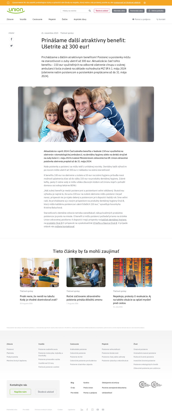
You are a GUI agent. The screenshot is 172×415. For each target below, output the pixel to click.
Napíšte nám (20, 391)
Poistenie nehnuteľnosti (111, 349)
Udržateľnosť (107, 393)
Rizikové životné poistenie (144, 357)
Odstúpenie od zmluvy (110, 383)
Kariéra (86, 383)
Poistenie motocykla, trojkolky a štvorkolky (50, 354)
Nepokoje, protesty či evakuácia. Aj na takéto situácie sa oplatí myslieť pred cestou (132, 299)
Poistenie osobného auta (47, 349)
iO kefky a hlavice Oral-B (105, 223)
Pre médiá (74, 393)
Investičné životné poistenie (144, 361)
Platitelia (10, 353)
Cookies (60, 409)
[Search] (90, 11)
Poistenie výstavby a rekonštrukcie (115, 361)
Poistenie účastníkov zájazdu (81, 364)
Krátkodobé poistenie (78, 349)
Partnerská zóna (12, 409)
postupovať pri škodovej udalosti (127, 2)
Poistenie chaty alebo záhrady (113, 357)
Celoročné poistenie (78, 353)
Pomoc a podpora (90, 393)
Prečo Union (88, 388)
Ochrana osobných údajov (43, 409)
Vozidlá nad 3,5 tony (46, 363)
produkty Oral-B (54, 223)
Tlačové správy (67, 33)
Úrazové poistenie (141, 349)
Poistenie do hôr (76, 357)
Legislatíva (71, 409)
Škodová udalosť (46, 391)
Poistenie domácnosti (110, 353)
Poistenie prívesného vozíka (49, 359)
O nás (73, 388)
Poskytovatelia (12, 357)
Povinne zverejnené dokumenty (114, 388)
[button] (102, 11)
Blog (72, 383)
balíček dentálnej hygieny (113, 219)
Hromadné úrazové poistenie (145, 353)
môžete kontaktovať (64, 226)
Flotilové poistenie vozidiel (48, 367)
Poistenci (10, 349)
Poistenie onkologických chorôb (146, 364)
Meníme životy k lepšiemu (17, 361)
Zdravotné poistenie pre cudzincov (147, 368)
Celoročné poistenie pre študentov (83, 361)
